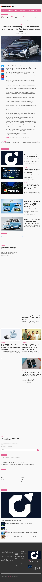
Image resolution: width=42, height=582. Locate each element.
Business (4, 10)
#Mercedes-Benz (28, 137)
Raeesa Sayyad (33, 229)
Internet (12, 16)
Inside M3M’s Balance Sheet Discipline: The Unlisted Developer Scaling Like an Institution (16, 462)
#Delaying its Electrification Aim (17, 137)
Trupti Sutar (9, 255)
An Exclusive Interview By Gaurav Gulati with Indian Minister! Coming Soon (26, 19)
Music (22, 479)
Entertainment (22, 10)
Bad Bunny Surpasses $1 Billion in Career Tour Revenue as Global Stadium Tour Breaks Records (17, 464)
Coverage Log (9, 576)
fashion (22, 475)
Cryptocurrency (24, 473)
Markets (2, 479)
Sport (32, 10)
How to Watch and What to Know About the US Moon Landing (10, 143)
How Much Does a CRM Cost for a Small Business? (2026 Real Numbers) (32, 171)
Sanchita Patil (24, 33)
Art (36, 10)
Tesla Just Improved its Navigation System (31, 142)
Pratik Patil (30, 382)
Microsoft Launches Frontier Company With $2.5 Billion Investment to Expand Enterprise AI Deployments (19, 460)
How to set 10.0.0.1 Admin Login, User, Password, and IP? (14, 19)
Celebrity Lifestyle (4, 473)
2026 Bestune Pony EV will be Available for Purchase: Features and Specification (32, 221)
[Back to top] (39, 579)
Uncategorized (3, 245)
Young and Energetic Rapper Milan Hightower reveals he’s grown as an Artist (31, 317)
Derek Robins (9, 446)
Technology (10, 10)
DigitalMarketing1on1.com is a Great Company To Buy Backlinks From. (6, 19)
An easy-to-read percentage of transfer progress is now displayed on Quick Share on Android (31, 374)
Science (28, 10)
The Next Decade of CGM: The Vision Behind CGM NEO (11, 457)
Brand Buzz (32, 163)
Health (15, 10)
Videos (2, 484)
